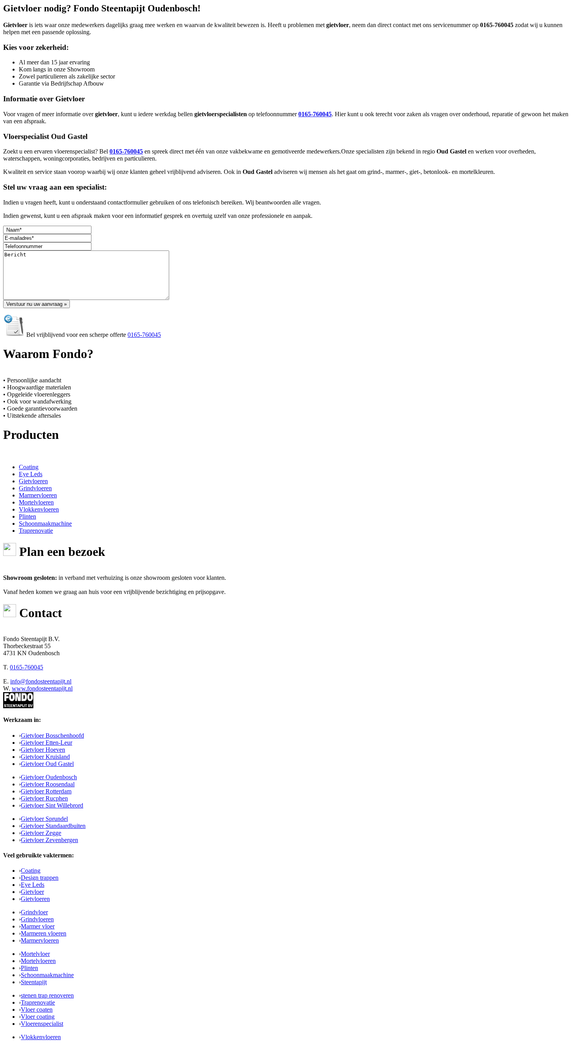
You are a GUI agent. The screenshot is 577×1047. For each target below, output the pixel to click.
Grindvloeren (37, 919)
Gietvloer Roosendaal (48, 784)
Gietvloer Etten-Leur (46, 742)
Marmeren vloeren (43, 933)
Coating (30, 870)
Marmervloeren (40, 940)
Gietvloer (32, 891)
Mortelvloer (35, 953)
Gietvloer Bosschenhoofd (52, 735)
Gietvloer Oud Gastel (47, 763)
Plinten (29, 968)
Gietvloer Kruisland (45, 756)
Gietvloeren (35, 898)
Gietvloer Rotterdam (46, 791)
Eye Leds (32, 884)
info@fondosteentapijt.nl (40, 681)
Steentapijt (34, 982)
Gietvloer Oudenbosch (49, 777)
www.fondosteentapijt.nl (42, 688)
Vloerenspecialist (42, 1023)
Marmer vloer (38, 926)
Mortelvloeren (38, 960)
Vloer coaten (37, 1009)
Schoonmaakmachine (47, 975)
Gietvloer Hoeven (43, 749)
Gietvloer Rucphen (44, 798)
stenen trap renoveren (47, 995)
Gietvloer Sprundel (44, 818)
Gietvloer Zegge (41, 833)
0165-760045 (315, 114)
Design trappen (39, 877)
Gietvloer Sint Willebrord (52, 805)
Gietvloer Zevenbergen (49, 840)
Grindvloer (34, 912)
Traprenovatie (38, 1002)
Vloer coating (38, 1016)
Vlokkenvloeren (41, 1037)
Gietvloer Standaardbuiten (53, 825)
